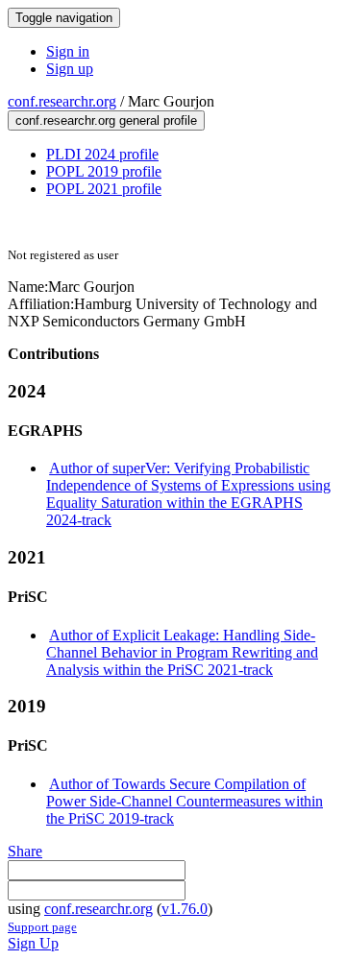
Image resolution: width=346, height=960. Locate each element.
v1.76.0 (184, 908)
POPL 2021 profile (103, 188)
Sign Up (33, 943)
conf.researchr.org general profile (106, 120)
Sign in (67, 51)
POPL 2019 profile (103, 171)
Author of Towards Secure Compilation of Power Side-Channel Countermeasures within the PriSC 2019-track (184, 801)
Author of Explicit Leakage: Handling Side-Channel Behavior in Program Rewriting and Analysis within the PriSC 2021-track (182, 652)
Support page (42, 927)
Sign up (69, 68)
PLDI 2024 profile (102, 154)
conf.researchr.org (62, 101)
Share (25, 851)
